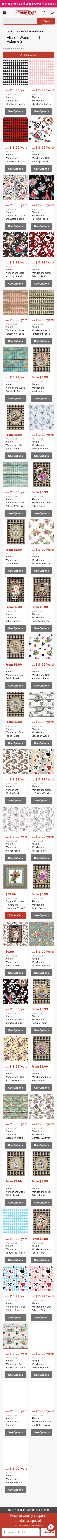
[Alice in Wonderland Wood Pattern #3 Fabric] (15, 318)
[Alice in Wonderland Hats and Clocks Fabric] (15, 1064)
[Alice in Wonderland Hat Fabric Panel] (15, 433)
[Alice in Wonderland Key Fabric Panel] (15, 662)
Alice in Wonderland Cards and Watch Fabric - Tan (15, 217)
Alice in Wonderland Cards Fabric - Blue (15, 1307)
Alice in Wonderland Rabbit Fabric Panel (12, 619)
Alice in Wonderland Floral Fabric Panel (41, 1077)
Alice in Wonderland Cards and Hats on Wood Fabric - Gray (15, 1365)
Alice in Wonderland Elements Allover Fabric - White (41, 1136)
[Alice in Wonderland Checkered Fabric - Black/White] (15, 88)
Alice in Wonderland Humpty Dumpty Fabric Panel (40, 619)
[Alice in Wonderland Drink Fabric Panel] (15, 720)
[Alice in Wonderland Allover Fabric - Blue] (41, 433)
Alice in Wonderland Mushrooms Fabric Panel (38, 389)
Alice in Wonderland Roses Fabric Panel (39, 906)
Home (9, 31)
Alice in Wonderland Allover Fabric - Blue (40, 447)
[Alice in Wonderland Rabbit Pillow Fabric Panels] (15, 950)
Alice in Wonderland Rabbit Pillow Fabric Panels (12, 964)
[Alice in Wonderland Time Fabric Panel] (41, 490)
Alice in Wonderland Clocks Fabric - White (13, 791)
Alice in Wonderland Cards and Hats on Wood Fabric (42, 1423)
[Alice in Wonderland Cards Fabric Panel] (41, 1237)
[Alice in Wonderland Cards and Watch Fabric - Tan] (15, 203)
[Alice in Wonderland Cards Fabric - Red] (41, 260)
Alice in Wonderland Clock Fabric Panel (41, 1192)
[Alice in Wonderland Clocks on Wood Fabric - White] (41, 720)
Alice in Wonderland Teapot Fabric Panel (12, 561)
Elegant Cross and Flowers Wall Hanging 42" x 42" (15, 905)
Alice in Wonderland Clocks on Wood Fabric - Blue (14, 1136)
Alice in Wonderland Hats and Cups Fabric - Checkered (15, 274)
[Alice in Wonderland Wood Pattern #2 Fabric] (15, 490)
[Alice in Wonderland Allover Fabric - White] (41, 835)
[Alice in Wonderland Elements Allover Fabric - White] (41, 1122)
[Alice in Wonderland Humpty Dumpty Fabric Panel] (41, 605)
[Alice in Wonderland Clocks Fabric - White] (15, 777)
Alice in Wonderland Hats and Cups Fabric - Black (15, 1021)
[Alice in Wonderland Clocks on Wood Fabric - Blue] (15, 1122)
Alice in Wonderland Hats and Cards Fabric (41, 675)
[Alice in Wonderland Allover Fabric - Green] (15, 1466)
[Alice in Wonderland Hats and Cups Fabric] (41, 145)
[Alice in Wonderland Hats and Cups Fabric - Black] (15, 1007)
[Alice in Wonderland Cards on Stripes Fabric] (41, 777)
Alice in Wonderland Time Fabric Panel (41, 503)
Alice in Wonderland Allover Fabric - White (40, 849)
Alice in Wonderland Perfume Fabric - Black (41, 217)
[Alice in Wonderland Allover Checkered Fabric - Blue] (15, 1409)
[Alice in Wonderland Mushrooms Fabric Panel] (41, 375)
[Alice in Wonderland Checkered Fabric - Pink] (41, 88)
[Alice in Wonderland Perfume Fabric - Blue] (41, 950)
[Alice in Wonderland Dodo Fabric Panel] (15, 1179)
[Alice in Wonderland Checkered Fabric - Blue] (15, 1237)
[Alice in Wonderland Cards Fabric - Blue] (15, 1294)
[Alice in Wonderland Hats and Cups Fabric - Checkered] (15, 260)
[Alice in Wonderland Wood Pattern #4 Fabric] (41, 318)
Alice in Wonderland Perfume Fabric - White (41, 561)
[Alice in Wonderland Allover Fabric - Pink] (15, 835)
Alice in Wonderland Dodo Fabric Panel (15, 1192)
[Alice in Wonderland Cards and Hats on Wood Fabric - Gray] (15, 1352)
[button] (4, 12)
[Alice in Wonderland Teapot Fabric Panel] (15, 547)
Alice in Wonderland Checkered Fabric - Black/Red (15, 159)
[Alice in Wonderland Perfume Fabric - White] (41, 547)
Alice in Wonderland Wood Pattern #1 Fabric (15, 388)
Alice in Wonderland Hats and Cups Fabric (41, 158)
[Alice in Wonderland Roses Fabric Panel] (41, 892)
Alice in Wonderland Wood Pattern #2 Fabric (15, 503)
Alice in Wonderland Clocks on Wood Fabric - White (40, 734)
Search (47, 21)
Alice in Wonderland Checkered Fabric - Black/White (15, 102)
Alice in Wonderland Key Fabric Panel (14, 675)
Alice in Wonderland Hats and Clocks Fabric (15, 1077)
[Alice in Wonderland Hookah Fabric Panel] (41, 1007)
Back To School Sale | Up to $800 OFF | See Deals (29, 3)
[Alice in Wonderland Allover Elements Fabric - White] (41, 1352)
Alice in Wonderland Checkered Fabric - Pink (41, 102)
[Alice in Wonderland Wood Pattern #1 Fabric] (15, 375)
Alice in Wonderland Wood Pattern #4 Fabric (41, 330)
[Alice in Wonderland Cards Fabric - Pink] (41, 1294)
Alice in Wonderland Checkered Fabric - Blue (15, 1251)
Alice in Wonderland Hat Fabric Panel (14, 445)
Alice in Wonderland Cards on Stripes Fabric (42, 790)
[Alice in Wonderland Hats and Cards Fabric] (41, 662)
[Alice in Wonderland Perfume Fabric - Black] (41, 203)
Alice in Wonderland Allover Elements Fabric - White (41, 1365)
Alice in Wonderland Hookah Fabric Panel (39, 1021)
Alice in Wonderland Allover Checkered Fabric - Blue (15, 1425)
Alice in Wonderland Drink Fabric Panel (15, 732)
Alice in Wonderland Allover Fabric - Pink (13, 849)
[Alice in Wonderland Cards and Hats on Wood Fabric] (41, 1409)
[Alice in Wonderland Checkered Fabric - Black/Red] (15, 145)
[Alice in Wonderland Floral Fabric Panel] (41, 1064)
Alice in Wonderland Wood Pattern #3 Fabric (15, 330)
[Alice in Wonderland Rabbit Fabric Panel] (15, 605)
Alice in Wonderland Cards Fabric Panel (42, 1249)
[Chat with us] (43, 12)
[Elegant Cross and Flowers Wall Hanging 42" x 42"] (15, 892)
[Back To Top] (52, 1535)
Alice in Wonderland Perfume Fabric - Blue (41, 964)
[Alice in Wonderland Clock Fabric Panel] (41, 1179)
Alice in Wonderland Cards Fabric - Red (42, 273)
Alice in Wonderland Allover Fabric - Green (13, 1480)
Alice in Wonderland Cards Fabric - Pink (42, 1307)
